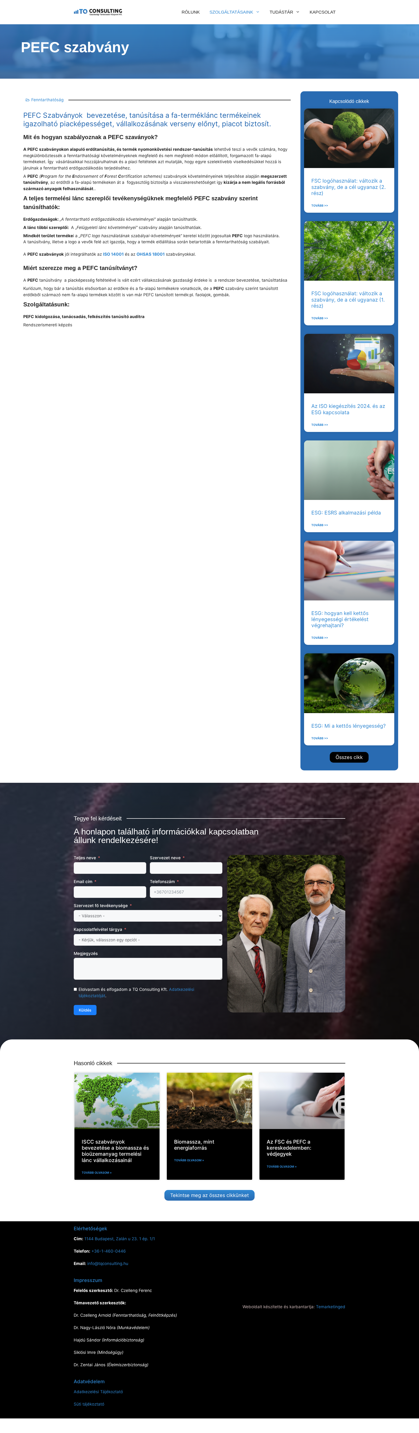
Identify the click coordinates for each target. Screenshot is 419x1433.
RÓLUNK (191, 12)
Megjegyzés (86, 953)
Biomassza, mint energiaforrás (194, 1145)
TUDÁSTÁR (281, 12)
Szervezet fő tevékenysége (101, 905)
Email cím (83, 881)
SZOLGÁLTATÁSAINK (231, 12)
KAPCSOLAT (323, 12)
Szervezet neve (165, 857)
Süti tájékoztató (89, 1404)
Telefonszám (162, 881)
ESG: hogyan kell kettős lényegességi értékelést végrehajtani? (340, 619)
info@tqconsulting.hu (107, 1263)
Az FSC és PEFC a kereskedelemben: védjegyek (289, 1148)
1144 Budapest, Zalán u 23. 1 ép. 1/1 (119, 1238)
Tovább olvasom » (97, 1172)
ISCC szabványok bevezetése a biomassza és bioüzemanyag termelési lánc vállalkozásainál (115, 1151)
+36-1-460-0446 (108, 1251)
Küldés (85, 1010)
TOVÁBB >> (319, 205)
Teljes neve (85, 857)
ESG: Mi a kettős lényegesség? (348, 726)
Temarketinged (330, 1306)
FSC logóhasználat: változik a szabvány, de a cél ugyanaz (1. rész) (348, 299)
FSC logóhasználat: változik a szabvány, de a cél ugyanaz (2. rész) (348, 187)
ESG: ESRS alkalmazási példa (346, 513)
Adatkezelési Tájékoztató (98, 1391)
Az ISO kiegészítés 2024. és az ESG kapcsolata (348, 409)
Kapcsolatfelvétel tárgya (98, 929)
